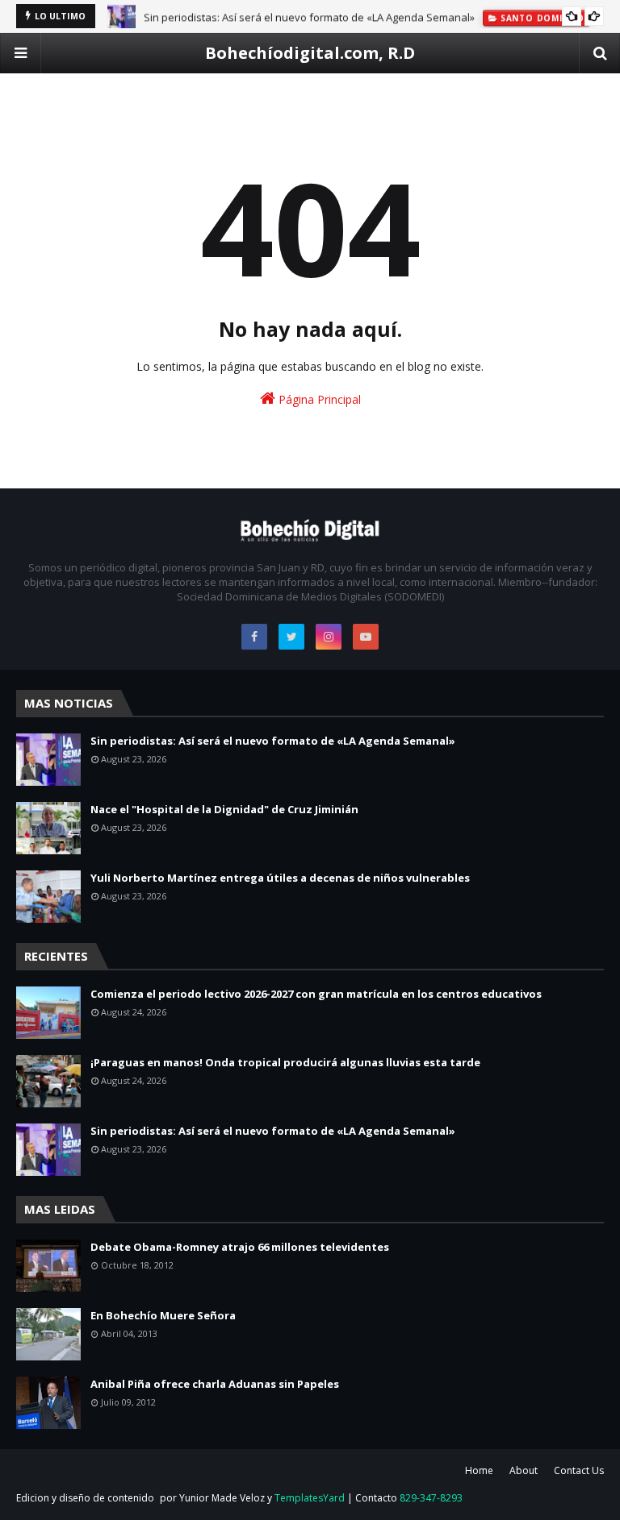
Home (479, 1470)
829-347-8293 (431, 1498)
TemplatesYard (309, 1498)
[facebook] (254, 637)
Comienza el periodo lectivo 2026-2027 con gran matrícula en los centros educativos (316, 993)
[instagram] (328, 637)
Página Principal (318, 399)
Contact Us (579, 1470)
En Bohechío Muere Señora (163, 1315)
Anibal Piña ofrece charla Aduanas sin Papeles (214, 1384)
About (523, 1470)
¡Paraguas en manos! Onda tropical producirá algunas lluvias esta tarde (285, 1062)
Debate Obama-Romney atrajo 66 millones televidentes (239, 1247)
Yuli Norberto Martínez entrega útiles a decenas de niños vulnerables (280, 877)
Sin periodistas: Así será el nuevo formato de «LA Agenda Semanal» (309, 16)
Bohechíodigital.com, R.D (310, 53)
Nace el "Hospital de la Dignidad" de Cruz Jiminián (224, 809)
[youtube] (366, 637)
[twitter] (291, 637)
